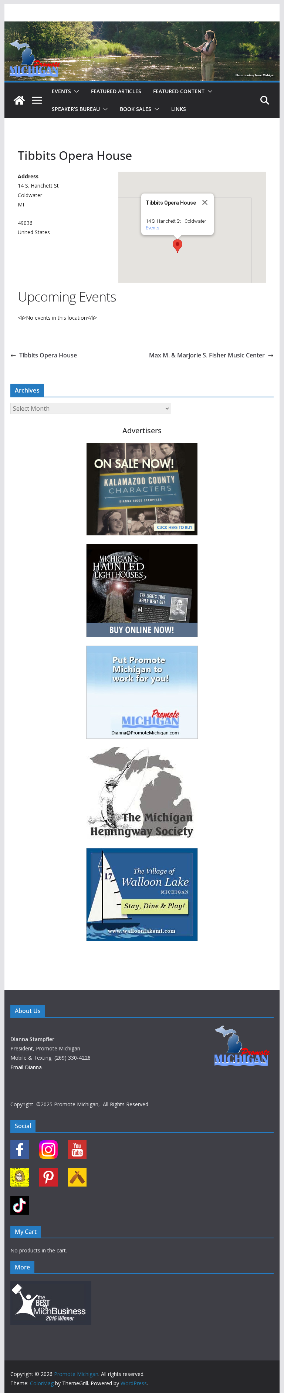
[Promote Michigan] (142, 27)
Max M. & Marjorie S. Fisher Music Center (207, 355)
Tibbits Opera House (48, 355)
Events (61, 91)
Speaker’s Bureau (76, 108)
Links (178, 108)
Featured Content (178, 91)
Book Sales (135, 108)
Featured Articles (116, 91)
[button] (75, 91)
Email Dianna (26, 1067)
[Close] (205, 202)
